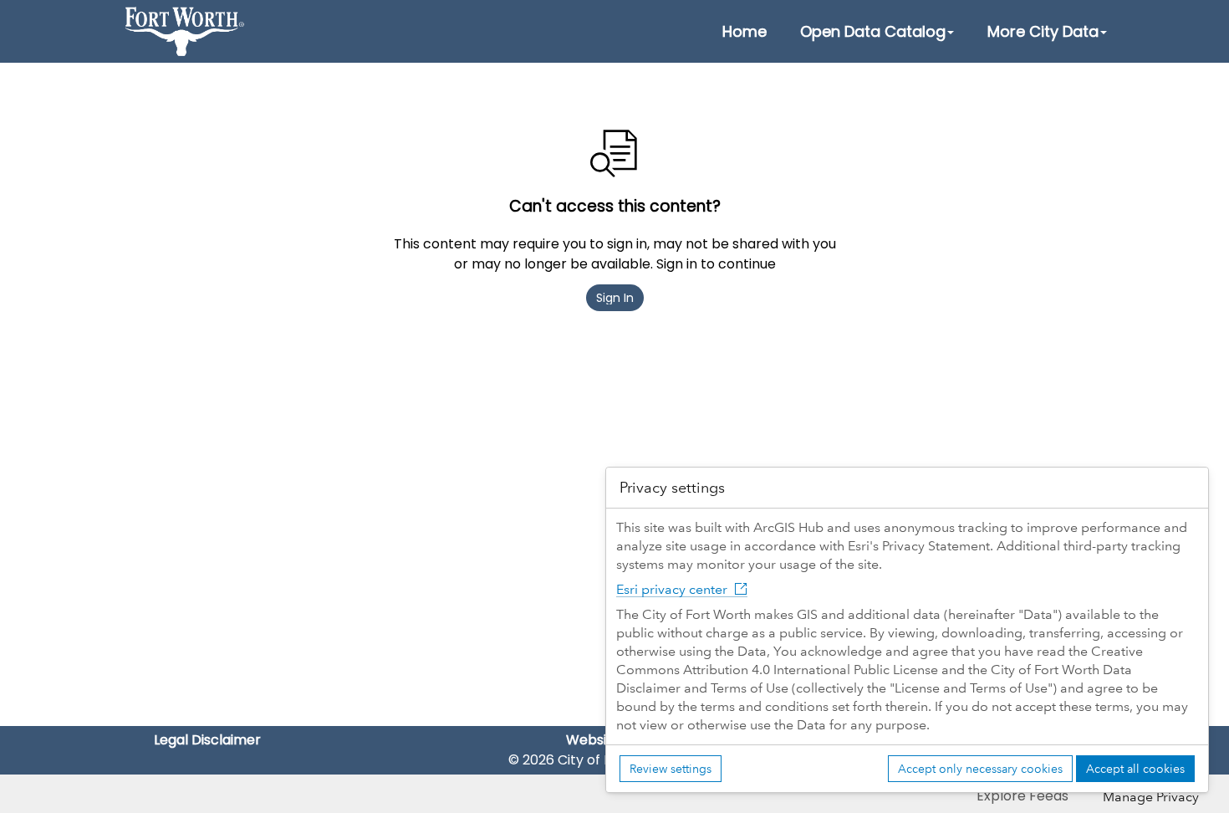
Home (744, 31)
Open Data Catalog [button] (873, 31)
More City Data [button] (1043, 31)
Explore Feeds (1022, 795)
